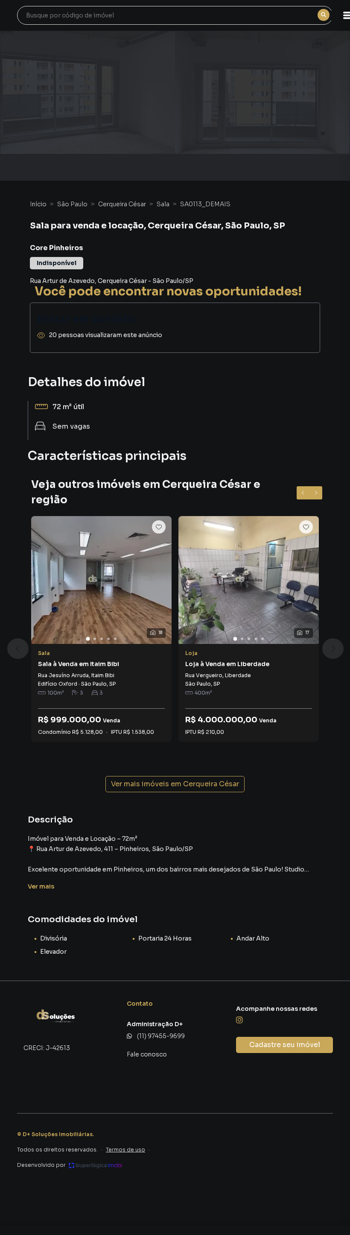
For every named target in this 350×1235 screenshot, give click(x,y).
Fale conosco (147, 1054)
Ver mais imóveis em (175, 783)
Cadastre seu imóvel (284, 1044)
